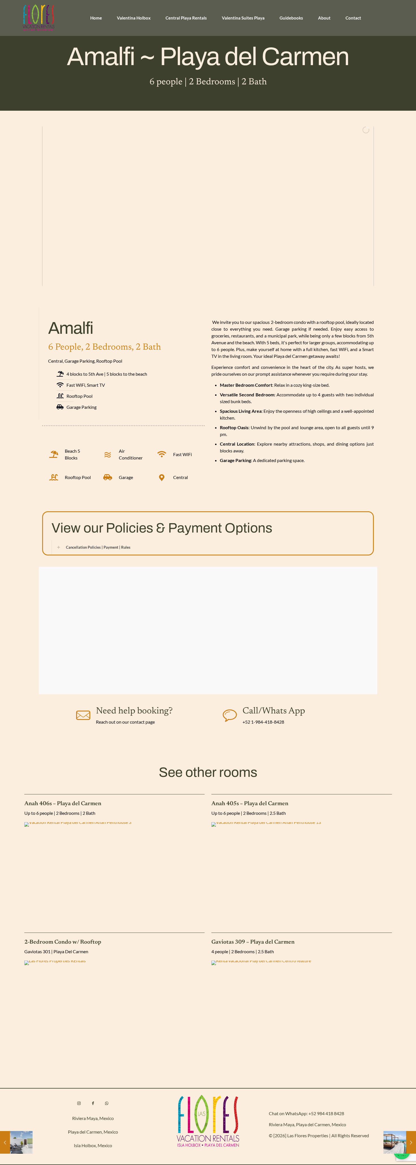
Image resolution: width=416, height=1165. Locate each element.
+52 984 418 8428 (326, 1113)
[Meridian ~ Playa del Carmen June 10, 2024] (16, 1142)
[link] (114, 871)
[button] (208, 547)
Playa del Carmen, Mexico (93, 1131)
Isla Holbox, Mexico (93, 1145)
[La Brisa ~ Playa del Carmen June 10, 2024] (399, 1142)
